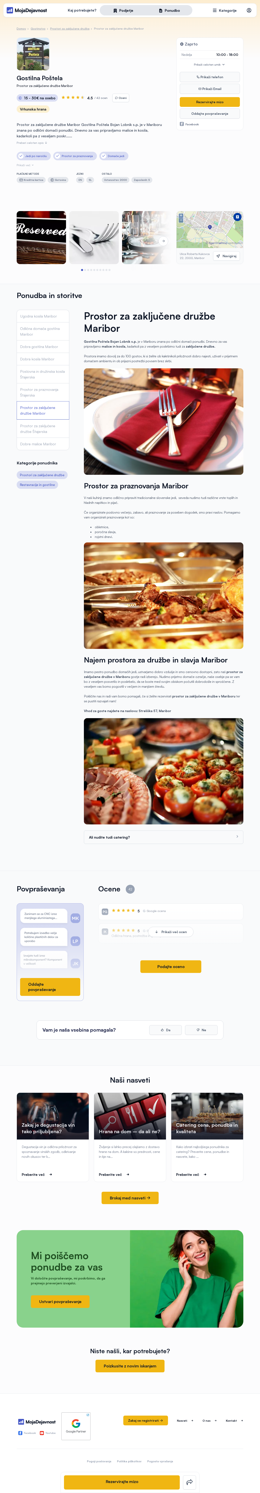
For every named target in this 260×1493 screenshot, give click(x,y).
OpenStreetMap (218, 243)
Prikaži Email (211, 89)
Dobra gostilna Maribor (39, 346)
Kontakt (231, 1420)
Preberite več (33, 1174)
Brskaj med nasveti (128, 1197)
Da (167, 1030)
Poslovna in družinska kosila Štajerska (42, 374)
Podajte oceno (171, 966)
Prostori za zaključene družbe (42, 475)
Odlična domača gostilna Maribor (40, 331)
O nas (206, 1420)
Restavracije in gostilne (37, 485)
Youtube (51, 1432)
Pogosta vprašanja (160, 1461)
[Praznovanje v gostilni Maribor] (94, 237)
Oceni (122, 98)
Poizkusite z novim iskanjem (130, 1365)
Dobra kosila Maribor (37, 359)
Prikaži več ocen (174, 932)
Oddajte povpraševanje (209, 114)
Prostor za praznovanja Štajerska (39, 392)
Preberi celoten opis (30, 142)
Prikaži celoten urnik (207, 64)
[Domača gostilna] (41, 237)
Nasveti (182, 1420)
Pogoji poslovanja (99, 1461)
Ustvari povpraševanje (60, 1301)
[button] (81, 270)
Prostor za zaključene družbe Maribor (37, 410)
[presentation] (28, 241)
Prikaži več (24, 165)
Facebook (192, 124)
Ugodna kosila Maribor (38, 316)
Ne (203, 1030)
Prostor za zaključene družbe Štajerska (37, 429)
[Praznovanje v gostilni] (146, 237)
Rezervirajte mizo (210, 102)
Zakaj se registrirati (144, 1420)
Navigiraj (229, 256)
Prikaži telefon (211, 77)
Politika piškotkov (129, 1461)
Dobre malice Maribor (38, 444)
